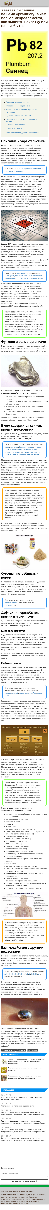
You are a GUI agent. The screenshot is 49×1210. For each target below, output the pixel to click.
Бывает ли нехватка (16, 125)
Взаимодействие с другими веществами (22, 133)
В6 (16, 974)
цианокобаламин (19, 454)
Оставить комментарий (24, 1181)
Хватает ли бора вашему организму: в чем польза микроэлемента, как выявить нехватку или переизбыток (23, 1122)
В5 (13, 974)
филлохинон (17, 449)
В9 (19, 974)
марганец (23, 693)
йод (34, 693)
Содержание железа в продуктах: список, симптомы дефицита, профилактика (21, 1098)
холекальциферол (30, 449)
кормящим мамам (36, 278)
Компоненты (32, 1050)
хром (7, 695)
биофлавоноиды (26, 447)
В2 (10, 974)
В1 (7, 974)
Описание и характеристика (17, 102)
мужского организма (24, 276)
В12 (22, 974)
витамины (21, 273)
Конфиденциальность (25, 1191)
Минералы (21, 1050)
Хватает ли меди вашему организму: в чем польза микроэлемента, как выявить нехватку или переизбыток (23, 1113)
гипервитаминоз (11, 602)
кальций (8, 693)
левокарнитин (33, 454)
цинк (30, 693)
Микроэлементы (8, 1050)
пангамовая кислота (13, 452)
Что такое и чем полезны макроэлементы (17, 1106)
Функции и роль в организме (18, 106)
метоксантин (27, 452)
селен (7, 447)
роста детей (9, 276)
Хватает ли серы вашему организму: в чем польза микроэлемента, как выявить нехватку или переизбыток (23, 1139)
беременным (22, 278)
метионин (14, 447)
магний (15, 693)
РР (36, 974)
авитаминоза (10, 605)
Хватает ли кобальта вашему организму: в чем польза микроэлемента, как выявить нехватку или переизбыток (23, 1131)
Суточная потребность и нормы (19, 116)
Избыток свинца (15, 128)
